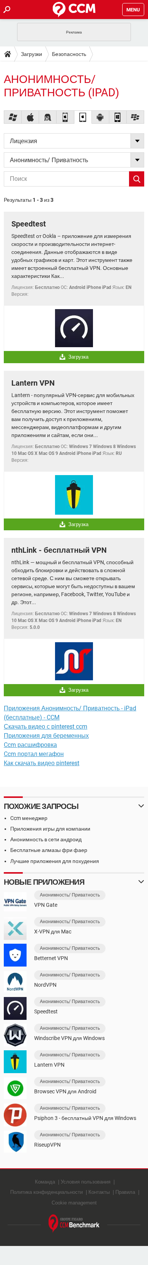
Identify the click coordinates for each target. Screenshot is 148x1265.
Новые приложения (44, 882)
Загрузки (31, 54)
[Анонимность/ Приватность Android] (100, 117)
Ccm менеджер (28, 818)
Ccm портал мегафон (34, 754)
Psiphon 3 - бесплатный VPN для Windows (85, 1118)
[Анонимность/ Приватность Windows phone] (118, 117)
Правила (125, 1192)
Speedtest (28, 223)
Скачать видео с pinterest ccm (45, 726)
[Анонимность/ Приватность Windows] (13, 117)
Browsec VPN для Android (65, 1091)
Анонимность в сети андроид (46, 839)
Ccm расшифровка (30, 744)
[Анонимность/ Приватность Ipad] (83, 117)
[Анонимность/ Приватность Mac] (30, 117)
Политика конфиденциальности (46, 1192)
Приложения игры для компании (50, 829)
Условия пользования (85, 1182)
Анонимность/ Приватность (70, 895)
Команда (45, 1182)
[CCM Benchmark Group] (74, 1223)
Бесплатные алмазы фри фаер (48, 850)
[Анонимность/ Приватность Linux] (48, 117)
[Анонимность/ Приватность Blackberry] (135, 117)
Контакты (99, 1192)
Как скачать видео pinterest (41, 763)
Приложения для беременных (46, 735)
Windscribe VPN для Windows (69, 1038)
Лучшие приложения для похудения (54, 861)
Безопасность (69, 54)
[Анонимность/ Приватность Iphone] (65, 117)
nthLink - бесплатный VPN (59, 550)
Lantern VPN (33, 383)
